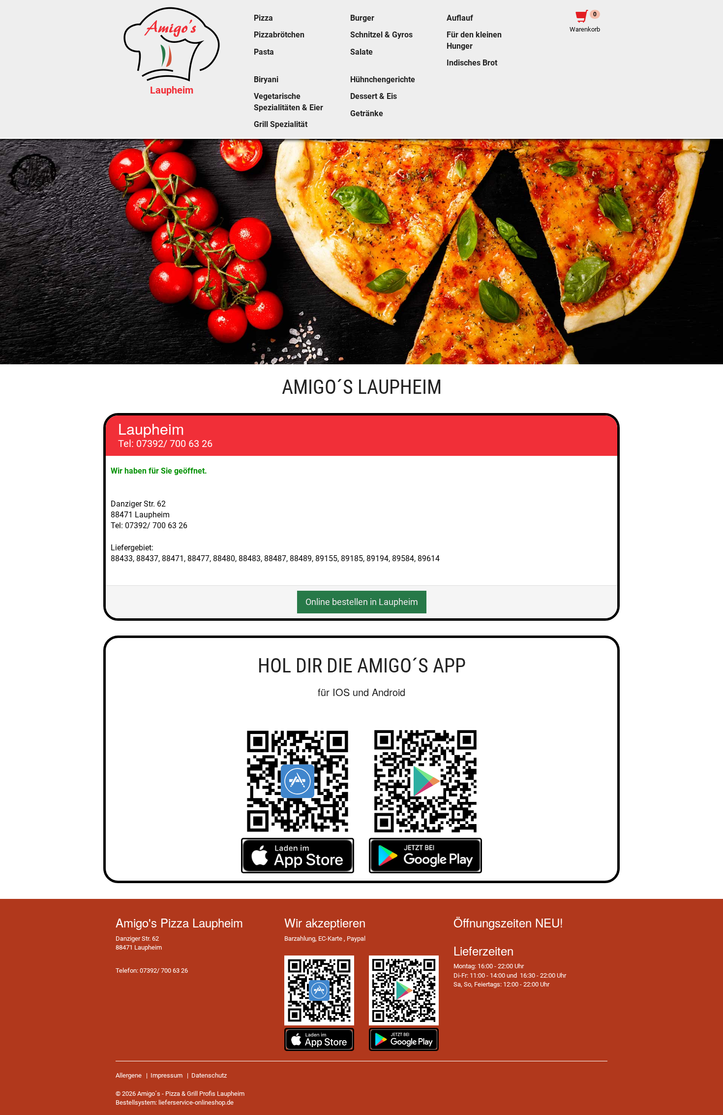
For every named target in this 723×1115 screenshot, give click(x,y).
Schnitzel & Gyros (381, 35)
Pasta (264, 52)
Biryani (266, 79)
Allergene (129, 1075)
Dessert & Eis (373, 96)
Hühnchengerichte (382, 79)
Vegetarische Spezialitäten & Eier (288, 102)
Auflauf (460, 18)
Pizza (263, 18)
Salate (361, 52)
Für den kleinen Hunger (474, 40)
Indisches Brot (472, 63)
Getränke (366, 113)
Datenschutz (209, 1075)
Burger (362, 18)
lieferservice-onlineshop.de (196, 1102)
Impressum (166, 1075)
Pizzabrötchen (279, 35)
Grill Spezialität (280, 124)
